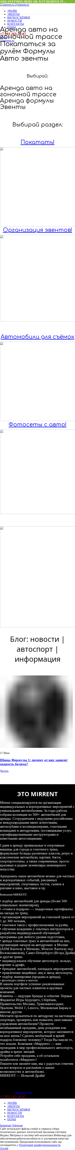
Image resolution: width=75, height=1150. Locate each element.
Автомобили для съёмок (37, 337)
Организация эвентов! (37, 230)
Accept (4, 1148)
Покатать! (37, 142)
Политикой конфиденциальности (40, 1145)
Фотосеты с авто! (37, 425)
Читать (4, 770)
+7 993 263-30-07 (13, 1096)
